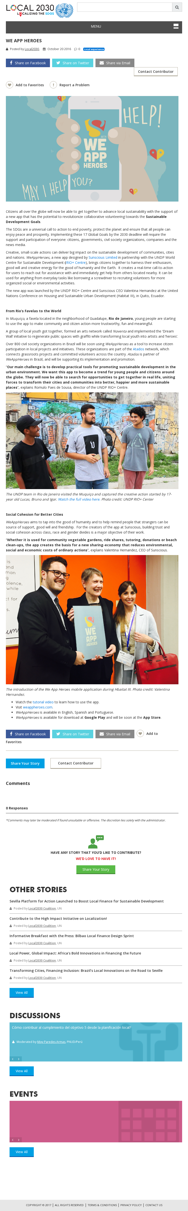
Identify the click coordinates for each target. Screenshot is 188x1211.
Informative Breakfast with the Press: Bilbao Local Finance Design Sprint (72, 935)
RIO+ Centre (76, 262)
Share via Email (118, 63)
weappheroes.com (37, 707)
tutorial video (43, 702)
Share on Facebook (30, 63)
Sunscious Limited (103, 257)
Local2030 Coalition (42, 908)
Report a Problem (74, 85)
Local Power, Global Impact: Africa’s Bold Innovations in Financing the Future (75, 953)
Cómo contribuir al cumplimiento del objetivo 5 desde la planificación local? (71, 1027)
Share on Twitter (76, 63)
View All (22, 992)
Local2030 (32, 49)
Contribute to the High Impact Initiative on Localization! (58, 918)
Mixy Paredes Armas (51, 1042)
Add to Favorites (30, 85)
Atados (138, 349)
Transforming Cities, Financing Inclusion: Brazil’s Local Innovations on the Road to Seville (86, 970)
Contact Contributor (156, 71)
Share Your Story (25, 763)
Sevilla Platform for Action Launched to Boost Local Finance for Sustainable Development (87, 901)
